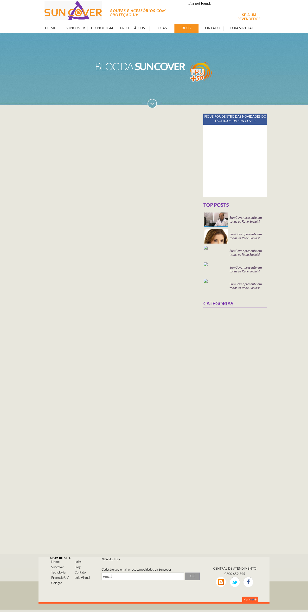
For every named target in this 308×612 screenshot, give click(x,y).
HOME (50, 28)
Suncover (57, 567)
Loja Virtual (82, 578)
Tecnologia (58, 572)
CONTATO (211, 28)
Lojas (78, 562)
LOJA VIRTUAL (242, 28)
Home (55, 562)
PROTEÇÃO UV (132, 28)
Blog (78, 567)
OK (192, 576)
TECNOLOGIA (101, 28)
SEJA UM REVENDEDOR (249, 17)
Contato (80, 572)
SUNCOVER (75, 28)
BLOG (186, 28)
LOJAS (162, 28)
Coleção (56, 583)
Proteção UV (60, 578)
